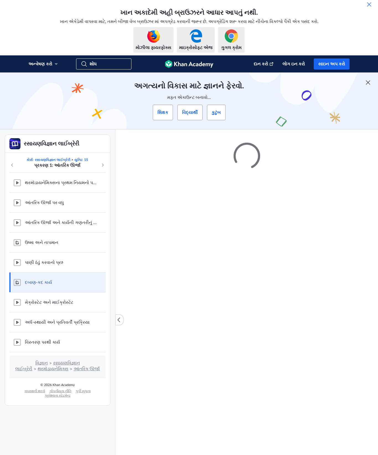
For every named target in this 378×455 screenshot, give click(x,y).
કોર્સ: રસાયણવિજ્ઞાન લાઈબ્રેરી (48, 159)
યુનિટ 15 (81, 159)
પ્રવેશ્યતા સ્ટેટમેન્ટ (58, 395)
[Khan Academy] (189, 64)
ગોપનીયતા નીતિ (60, 391)
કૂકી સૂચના (83, 391)
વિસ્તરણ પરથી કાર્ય (42, 342)
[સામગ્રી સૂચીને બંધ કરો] (119, 319)
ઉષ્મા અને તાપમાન (41, 242)
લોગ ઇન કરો (294, 64)
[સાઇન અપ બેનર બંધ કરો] (368, 82)
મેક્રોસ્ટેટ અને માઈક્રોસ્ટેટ (49, 302)
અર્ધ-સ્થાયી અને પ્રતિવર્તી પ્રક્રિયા (57, 322)
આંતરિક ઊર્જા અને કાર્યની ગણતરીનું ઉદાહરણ (61, 222)
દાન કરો (261, 64)
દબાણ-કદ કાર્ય (38, 282)
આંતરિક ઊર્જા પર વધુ (44, 202)
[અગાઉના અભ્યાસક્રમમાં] (12, 165)
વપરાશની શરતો (35, 391)
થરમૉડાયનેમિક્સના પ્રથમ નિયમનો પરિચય (61, 183)
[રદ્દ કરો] (369, 4)
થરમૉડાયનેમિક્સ (53, 369)
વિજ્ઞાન (41, 363)
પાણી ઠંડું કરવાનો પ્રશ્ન (44, 262)
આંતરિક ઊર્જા (87, 369)
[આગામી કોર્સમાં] (102, 165)
